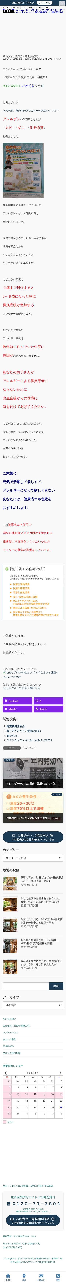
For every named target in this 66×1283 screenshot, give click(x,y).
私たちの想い (9, 1018)
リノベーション (10, 1032)
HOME (8, 1280)
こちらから (44, 2)
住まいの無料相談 (11, 1052)
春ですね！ (13, 735)
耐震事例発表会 (16, 726)
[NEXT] (59, 1072)
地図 (24, 1280)
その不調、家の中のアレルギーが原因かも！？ (30, 110)
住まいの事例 (9, 1039)
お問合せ (41, 1280)
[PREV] (6, 1072)
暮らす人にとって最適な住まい (25, 731)
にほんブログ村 (12, 677)
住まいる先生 (29, 747)
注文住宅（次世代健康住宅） (17, 1025)
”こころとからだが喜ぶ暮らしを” (22, 688)
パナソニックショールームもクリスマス (30, 740)
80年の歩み (8, 1046)
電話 (58, 1280)
